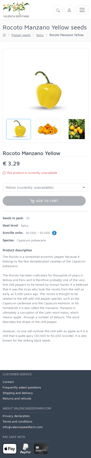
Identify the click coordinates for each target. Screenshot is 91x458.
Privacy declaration (16, 416)
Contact (8, 382)
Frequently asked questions (22, 387)
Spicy (40, 35)
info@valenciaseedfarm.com (23, 427)
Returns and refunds (17, 398)
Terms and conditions (17, 421)
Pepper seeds (20, 35)
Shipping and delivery (18, 393)
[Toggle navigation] (82, 10)
